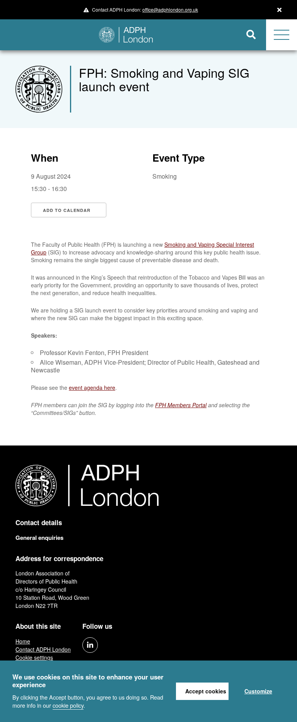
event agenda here (92, 387)
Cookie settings (34, 657)
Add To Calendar (66, 210)
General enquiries (39, 537)
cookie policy (68, 705)
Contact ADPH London (43, 649)
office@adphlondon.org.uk (170, 9)
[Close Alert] (279, 10)
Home (22, 641)
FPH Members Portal (181, 405)
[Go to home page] (118, 34)
